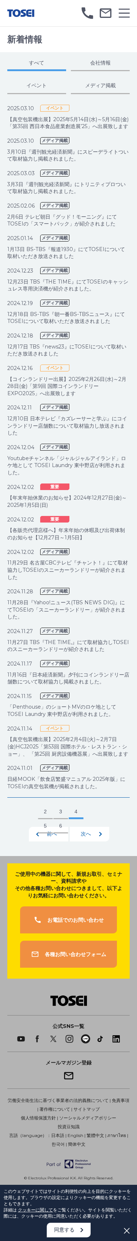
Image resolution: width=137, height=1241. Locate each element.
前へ (52, 833)
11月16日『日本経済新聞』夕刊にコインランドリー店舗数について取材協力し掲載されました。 (68, 678)
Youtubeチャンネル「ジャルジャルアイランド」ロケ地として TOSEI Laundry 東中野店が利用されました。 (66, 465)
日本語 (57, 1135)
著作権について (54, 1109)
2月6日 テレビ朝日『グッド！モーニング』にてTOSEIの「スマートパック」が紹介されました (62, 220)
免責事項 (120, 1100)
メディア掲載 (100, 85)
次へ (86, 833)
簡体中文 (76, 1144)
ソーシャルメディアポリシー (87, 1118)
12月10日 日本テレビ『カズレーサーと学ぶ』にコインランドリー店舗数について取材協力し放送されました (67, 425)
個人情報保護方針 (38, 1118)
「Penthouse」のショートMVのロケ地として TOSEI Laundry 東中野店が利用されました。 (61, 710)
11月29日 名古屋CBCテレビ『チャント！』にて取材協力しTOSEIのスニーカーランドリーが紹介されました (67, 569)
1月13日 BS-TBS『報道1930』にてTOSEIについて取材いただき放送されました (66, 253)
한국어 (58, 1144)
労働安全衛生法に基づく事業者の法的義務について (58, 1100)
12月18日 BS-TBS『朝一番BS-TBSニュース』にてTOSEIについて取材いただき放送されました (66, 318)
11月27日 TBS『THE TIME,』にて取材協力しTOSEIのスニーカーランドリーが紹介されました (68, 646)
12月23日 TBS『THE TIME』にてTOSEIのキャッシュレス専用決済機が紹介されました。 (67, 285)
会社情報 (100, 62)
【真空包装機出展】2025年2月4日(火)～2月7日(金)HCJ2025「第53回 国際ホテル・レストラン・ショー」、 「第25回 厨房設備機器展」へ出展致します (67, 746)
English (75, 1135)
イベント (36, 85)
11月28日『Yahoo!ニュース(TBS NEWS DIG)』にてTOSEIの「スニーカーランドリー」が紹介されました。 (66, 609)
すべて (36, 62)
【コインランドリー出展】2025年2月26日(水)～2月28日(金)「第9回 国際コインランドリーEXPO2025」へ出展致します (66, 386)
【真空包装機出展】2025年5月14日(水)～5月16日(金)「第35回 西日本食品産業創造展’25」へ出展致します (68, 123)
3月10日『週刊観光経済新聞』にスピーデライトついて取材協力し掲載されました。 (68, 155)
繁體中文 (95, 1135)
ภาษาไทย (116, 1135)
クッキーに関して (35, 1210)
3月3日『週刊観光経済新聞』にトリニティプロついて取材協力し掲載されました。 (66, 188)
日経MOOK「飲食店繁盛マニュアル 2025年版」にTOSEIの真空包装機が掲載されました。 (66, 783)
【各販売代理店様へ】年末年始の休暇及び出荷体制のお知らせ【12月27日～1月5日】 (66, 534)
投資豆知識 (69, 1126)
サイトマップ (86, 1109)
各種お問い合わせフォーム (75, 954)
